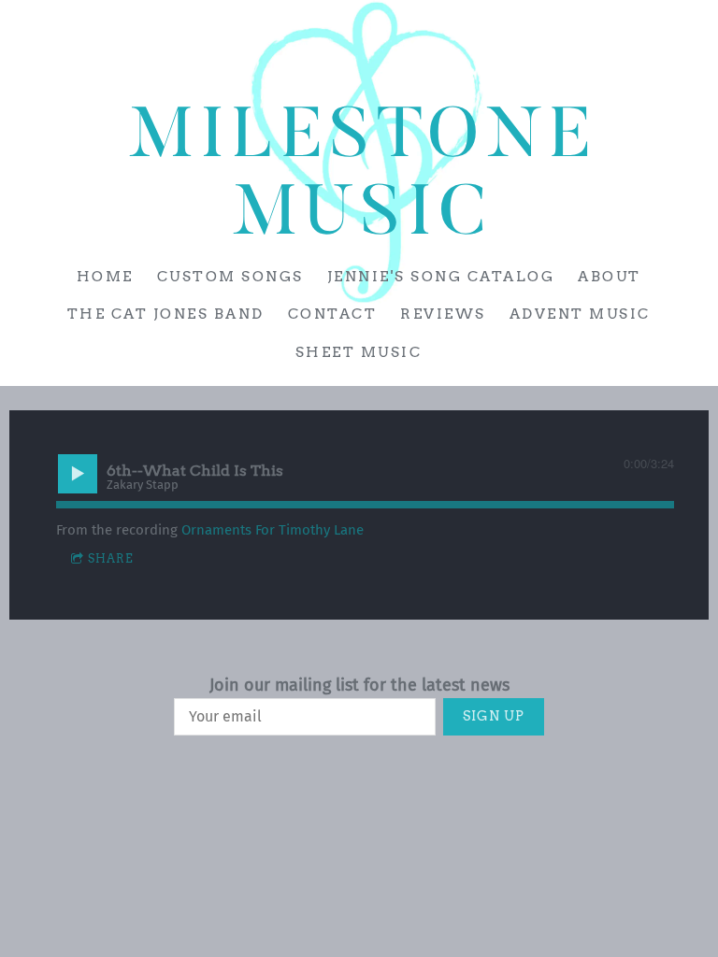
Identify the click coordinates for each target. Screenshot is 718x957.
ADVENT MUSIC (580, 314)
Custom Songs (230, 276)
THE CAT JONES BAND (166, 314)
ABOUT (610, 276)
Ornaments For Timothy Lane (272, 529)
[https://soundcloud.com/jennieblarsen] (695, 57)
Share (111, 558)
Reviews (444, 314)
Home (105, 276)
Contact (333, 314)
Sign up (493, 715)
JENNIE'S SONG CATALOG (441, 276)
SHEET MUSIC (359, 352)
